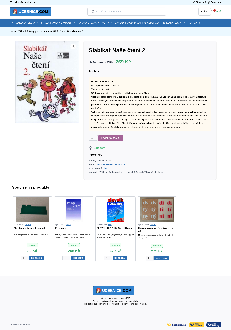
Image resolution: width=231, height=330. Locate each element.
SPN (110, 225)
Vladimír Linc (120, 164)
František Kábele (104, 164)
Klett (105, 168)
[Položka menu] (12, 23)
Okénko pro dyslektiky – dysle (30, 228)
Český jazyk (157, 172)
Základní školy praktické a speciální (137, 23)
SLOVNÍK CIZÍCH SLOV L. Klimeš (114, 228)
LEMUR (28, 225)
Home (13, 31)
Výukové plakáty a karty (94, 23)
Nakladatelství (172, 23)
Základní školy (25, 23)
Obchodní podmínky (20, 324)
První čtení (61, 228)
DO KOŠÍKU (36, 258)
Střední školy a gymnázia (56, 23)
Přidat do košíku (110, 138)
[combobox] (129, 12)
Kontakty (194, 23)
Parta (68, 225)
